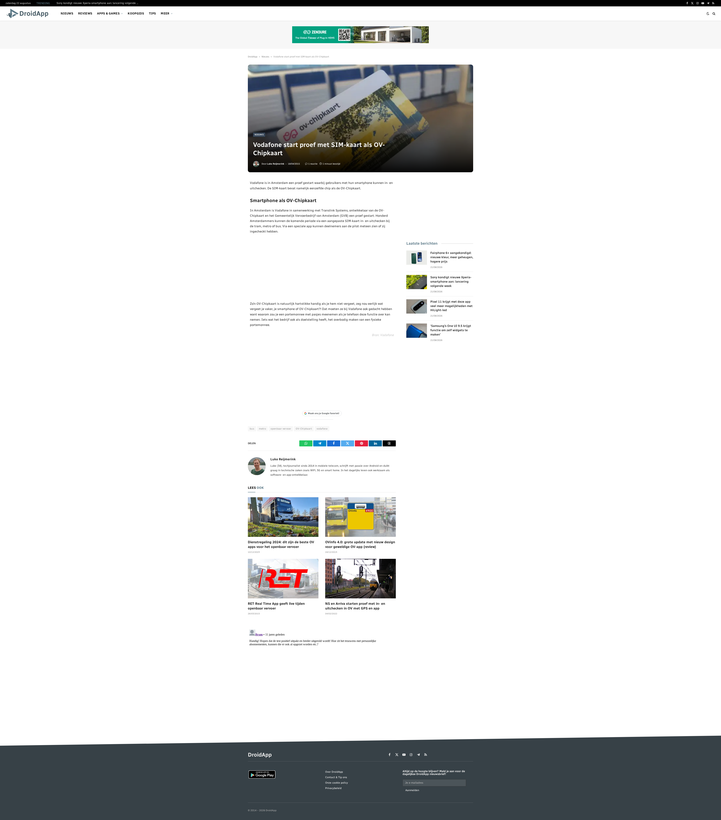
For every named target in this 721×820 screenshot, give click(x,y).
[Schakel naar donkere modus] (708, 13)
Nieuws (67, 13)
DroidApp (252, 56)
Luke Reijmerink (275, 163)
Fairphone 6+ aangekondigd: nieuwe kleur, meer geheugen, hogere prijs (451, 257)
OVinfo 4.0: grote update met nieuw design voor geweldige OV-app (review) (360, 544)
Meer (165, 13)
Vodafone (387, 335)
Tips (152, 13)
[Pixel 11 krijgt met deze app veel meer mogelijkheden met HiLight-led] (416, 306)
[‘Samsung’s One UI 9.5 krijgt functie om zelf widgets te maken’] (416, 330)
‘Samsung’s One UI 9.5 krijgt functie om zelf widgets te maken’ (450, 330)
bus (252, 428)
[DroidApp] (29, 13)
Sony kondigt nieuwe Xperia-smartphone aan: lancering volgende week (99, 3)
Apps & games (108, 13)
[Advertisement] (322, 267)
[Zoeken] (713, 13)
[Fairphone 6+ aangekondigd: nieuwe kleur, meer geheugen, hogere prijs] (416, 258)
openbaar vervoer (281, 428)
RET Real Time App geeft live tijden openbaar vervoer (276, 606)
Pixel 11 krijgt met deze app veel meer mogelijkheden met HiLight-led (451, 306)
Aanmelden (412, 790)
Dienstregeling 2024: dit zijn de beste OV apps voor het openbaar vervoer (281, 544)
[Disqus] (322, 675)
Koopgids (136, 13)
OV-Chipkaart (304, 428)
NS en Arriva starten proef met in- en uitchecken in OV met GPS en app (355, 606)
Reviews (85, 13)
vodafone (322, 428)
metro (262, 428)
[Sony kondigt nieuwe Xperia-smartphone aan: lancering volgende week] (416, 282)
